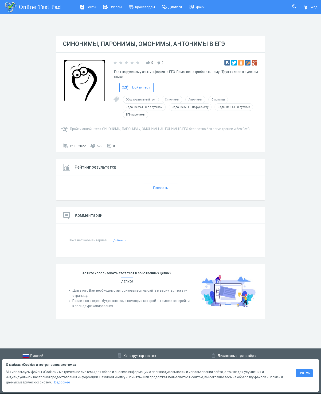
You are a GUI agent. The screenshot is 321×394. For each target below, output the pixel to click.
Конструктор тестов (140, 356)
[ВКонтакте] (227, 63)
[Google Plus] (254, 63)
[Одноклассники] (241, 63)
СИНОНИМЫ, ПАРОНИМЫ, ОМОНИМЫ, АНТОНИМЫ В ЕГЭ (144, 44)
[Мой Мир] (248, 63)
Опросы (116, 7)
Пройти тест (140, 87)
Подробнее (61, 382)
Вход (313, 7)
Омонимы (218, 99)
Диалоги (175, 7)
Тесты (91, 7)
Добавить (119, 240)
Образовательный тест (141, 99)
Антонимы (195, 99)
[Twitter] (234, 63)
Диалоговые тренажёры (237, 356)
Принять (304, 373)
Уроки (199, 7)
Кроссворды (145, 7)
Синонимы (172, 99)
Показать (160, 188)
